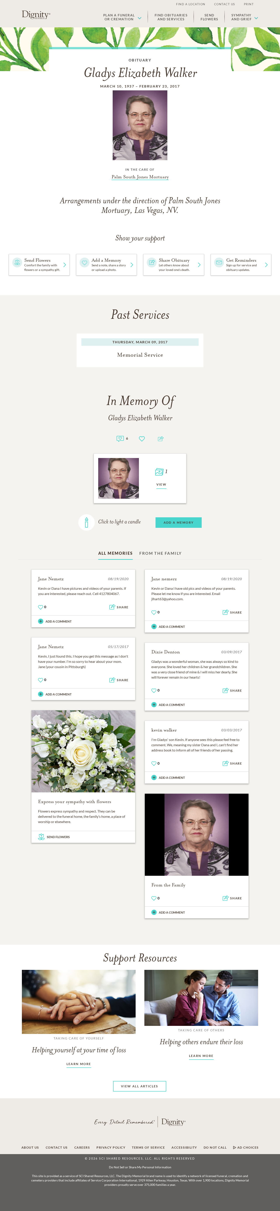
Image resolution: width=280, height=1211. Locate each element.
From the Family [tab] (160, 553)
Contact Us (224, 4)
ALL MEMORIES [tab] (115, 553)
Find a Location (190, 4)
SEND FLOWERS (58, 837)
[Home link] (36, 15)
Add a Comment (59, 621)
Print (249, 4)
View (161, 484)
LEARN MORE (78, 1064)
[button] (122, 17)
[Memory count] (120, 438)
